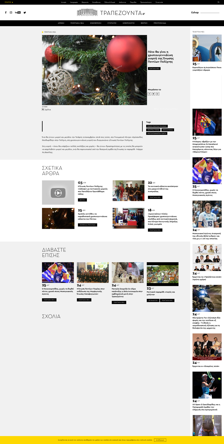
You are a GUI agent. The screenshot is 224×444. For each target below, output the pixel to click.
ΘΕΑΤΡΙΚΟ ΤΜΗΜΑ (153, 130)
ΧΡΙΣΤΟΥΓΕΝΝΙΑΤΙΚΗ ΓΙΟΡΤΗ (156, 133)
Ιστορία (63, 2)
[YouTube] (18, 13)
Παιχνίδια (133, 2)
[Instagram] (11, 13)
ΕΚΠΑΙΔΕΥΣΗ (153, 300)
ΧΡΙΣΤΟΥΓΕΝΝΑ (168, 130)
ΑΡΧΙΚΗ (61, 23)
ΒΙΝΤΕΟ (144, 23)
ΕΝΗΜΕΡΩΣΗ (95, 23)
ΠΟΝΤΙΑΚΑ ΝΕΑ (77, 23)
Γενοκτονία (159, 2)
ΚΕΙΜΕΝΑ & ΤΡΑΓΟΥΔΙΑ (87, 225)
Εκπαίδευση (96, 2)
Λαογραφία (74, 2)
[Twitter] (25, 13)
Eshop (195, 12)
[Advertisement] (92, 126)
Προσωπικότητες (146, 2)
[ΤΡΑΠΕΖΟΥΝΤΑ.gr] (112, 12)
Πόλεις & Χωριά (109, 2)
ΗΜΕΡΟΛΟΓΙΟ (129, 23)
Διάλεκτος (122, 2)
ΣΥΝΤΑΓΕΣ (112, 23)
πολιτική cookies (146, 440)
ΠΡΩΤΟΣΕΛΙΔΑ (160, 23)
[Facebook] (6, 13)
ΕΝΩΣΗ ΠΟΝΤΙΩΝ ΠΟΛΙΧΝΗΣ (156, 126)
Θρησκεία (85, 2)
